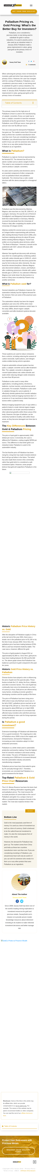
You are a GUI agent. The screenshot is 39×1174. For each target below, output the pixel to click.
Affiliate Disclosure (28, 1170)
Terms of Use (8, 1170)
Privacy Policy (30, 1168)
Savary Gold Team (19, 897)
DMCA (17, 1170)
